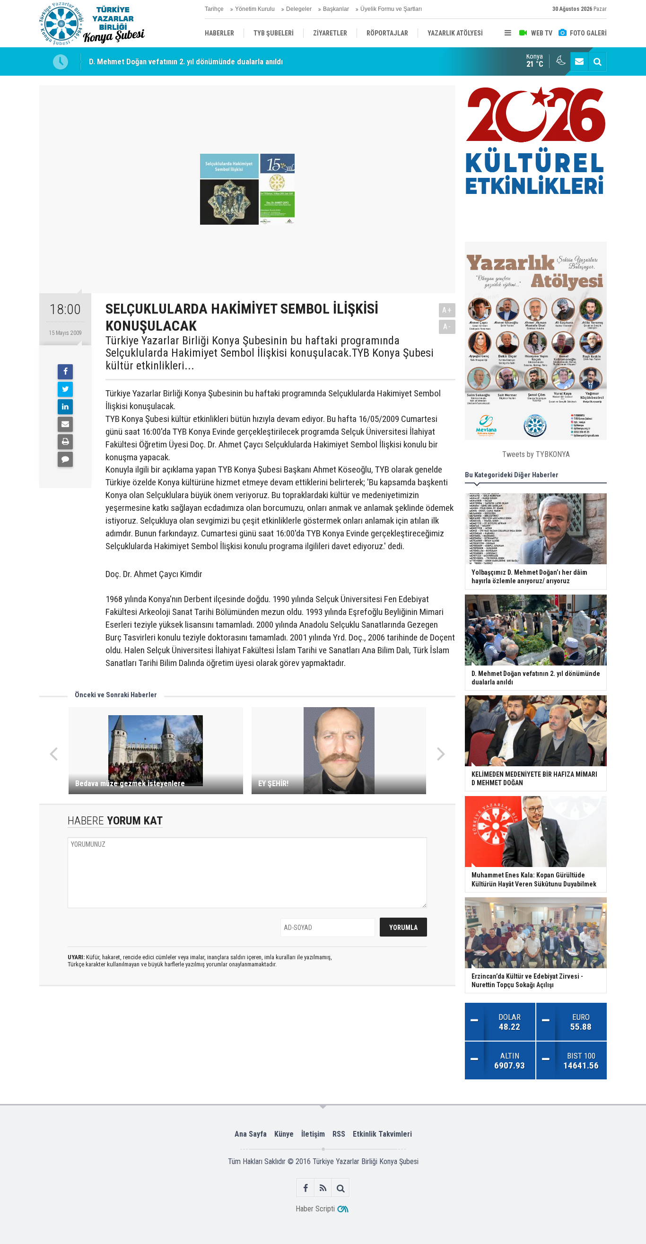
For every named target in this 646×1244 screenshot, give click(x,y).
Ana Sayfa (251, 1134)
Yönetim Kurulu (255, 9)
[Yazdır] (65, 441)
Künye (284, 1134)
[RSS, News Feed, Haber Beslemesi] (323, 1188)
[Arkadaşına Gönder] (65, 424)
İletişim (313, 1134)
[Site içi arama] (597, 61)
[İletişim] (579, 61)
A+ (447, 310)
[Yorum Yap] (65, 459)
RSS (338, 1134)
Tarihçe (214, 9)
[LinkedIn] (65, 406)
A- (447, 326)
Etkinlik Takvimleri (382, 1134)
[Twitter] (65, 389)
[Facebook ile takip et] (305, 1188)
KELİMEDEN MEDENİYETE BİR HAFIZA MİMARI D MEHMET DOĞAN (197, 62)
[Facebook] (65, 371)
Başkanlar (336, 9)
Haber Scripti (315, 1208)
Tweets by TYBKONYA (536, 454)
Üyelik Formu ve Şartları (391, 9)
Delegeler (299, 9)
